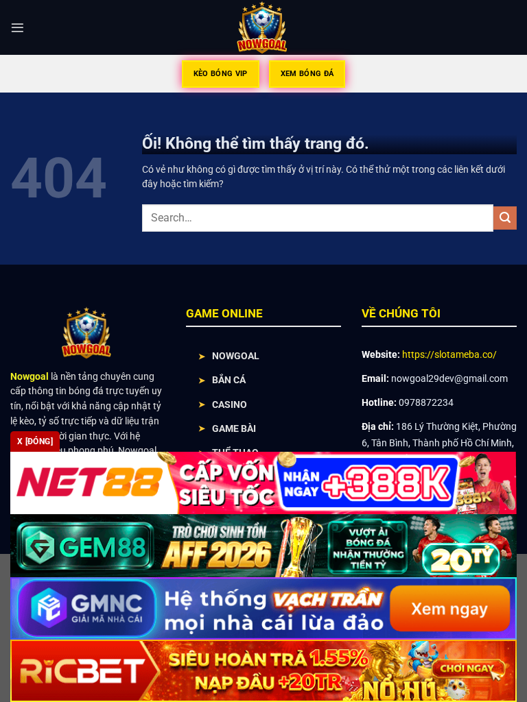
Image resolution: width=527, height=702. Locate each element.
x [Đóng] (35, 441)
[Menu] (17, 27)
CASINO (229, 404)
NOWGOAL (235, 355)
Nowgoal (29, 376)
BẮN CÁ (229, 379)
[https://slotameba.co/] (263, 27)
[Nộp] (505, 218)
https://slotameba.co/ (449, 354)
